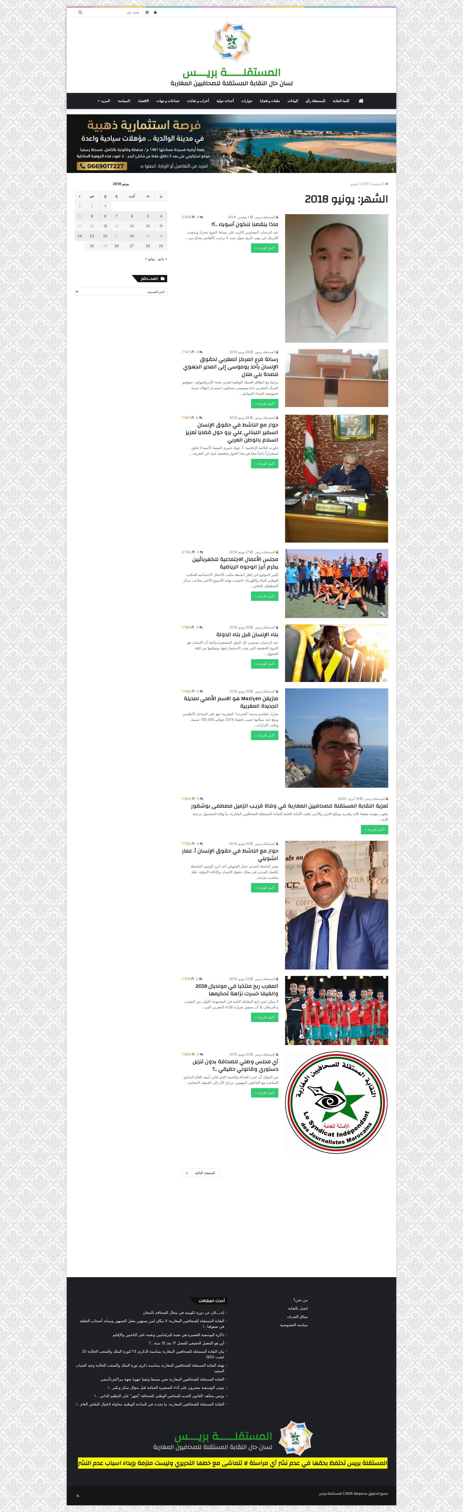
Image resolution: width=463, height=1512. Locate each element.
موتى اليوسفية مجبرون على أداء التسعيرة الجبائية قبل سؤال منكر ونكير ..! (166, 1387)
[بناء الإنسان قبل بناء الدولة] (336, 653)
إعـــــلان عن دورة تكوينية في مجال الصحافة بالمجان (183, 1312)
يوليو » (150, 259)
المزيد (105, 101)
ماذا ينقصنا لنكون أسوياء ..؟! (245, 224)
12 (148, 226)
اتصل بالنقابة (298, 1308)
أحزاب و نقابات (198, 101)
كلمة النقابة (341, 101)
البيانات (292, 101)
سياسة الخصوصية (294, 1325)
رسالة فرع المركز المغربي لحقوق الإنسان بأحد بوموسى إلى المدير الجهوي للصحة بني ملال (230, 366)
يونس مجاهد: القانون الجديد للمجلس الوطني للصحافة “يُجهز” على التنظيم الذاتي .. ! (159, 1396)
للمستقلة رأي (315, 101)
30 (92, 246)
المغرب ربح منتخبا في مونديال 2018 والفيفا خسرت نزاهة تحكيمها (237, 989)
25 (161, 246)
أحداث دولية (225, 101)
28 (116, 246)
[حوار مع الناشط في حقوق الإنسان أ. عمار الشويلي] (336, 905)
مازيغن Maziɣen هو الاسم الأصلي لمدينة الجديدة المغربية (231, 702)
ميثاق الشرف (297, 1316)
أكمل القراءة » (264, 248)
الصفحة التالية (205, 1173)
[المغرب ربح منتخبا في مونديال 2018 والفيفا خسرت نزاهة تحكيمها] (336, 1010)
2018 (365, 184)
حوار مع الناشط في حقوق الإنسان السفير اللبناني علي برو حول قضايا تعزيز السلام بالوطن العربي (232, 432)
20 (132, 236)
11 (161, 226)
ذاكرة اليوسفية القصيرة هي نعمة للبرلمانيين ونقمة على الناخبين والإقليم (168, 1335)
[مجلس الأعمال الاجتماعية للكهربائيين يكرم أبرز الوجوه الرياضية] (336, 583)
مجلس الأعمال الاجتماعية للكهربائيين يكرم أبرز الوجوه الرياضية (235, 563)
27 (132, 246)
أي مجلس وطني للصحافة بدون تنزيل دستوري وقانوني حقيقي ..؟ (235, 1065)
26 (148, 246)
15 (105, 226)
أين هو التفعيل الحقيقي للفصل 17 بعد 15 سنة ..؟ (186, 1343)
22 (105, 236)
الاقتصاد (143, 101)
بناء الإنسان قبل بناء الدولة (247, 634)
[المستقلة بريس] (231, 42)
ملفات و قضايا (270, 101)
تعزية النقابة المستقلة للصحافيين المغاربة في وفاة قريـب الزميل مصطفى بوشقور (289, 806)
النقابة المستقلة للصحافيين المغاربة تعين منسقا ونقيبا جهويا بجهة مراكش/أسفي (162, 1379)
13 (132, 226)
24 (79, 236)
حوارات (246, 101)
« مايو (162, 259)
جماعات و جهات (168, 101)
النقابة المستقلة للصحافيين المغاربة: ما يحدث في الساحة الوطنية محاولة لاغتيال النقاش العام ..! (150, 1404)
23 (92, 236)
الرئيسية (378, 184)
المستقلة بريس (265, 217)
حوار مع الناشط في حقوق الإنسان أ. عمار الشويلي (230, 854)
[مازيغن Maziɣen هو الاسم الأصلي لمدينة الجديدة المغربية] (336, 738)
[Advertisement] (231, 1226)
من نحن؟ (300, 1300)
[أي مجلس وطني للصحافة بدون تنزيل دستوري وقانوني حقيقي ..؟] (336, 1103)
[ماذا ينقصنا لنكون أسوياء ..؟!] (336, 278)
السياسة (124, 101)
